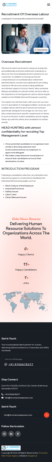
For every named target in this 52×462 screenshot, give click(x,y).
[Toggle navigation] (48, 5)
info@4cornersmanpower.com (18, 397)
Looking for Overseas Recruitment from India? (22, 18)
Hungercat (32, 456)
